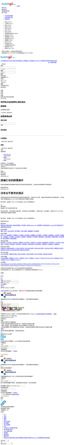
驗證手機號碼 (4, 354)
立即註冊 (3, 290)
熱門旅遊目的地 (52, 60)
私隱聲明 (40, 225)
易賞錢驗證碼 (4, 387)
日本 (49, 62)
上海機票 (5, 237)
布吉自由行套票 (15, 250)
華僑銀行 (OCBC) (15, 259)
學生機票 (36, 231)
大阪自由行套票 (49, 248)
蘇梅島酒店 (45, 242)
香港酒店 (3, 242)
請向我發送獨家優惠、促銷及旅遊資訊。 (14, 330)
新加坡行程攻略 (47, 254)
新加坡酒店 (38, 244)
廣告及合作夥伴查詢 (6, 225)
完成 (2, 411)
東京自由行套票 (29, 248)
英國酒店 (51, 244)
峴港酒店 (12, 244)
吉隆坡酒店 (31, 244)
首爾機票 (33, 235)
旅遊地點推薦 (11, 248)
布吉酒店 (39, 242)
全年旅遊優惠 (5, 258)
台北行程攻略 (5, 254)
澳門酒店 (52, 242)
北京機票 (11, 237)
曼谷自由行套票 (39, 248)
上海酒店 (6, 244)
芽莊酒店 (18, 244)
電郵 (2, 281)
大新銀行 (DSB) (5, 259)
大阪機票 (45, 235)
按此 (16, 351)
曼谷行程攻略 (22, 254)
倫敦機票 (29, 237)
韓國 (55, 62)
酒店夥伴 (24, 225)
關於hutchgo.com (32, 225)
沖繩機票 (51, 235)
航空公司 (3, 235)
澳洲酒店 (45, 244)
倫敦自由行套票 (24, 250)
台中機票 (57, 235)
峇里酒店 (24, 244)
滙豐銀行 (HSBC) (14, 258)
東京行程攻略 (38, 254)
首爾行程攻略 (13, 254)
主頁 (2, 60)
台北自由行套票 (19, 248)
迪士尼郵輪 (24, 60)
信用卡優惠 (24, 231)
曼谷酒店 (15, 242)
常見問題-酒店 (9, 17)
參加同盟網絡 (17, 225)
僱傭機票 (30, 231)
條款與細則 (46, 225)
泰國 (52, 62)
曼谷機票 (27, 235)
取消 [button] (7, 85)
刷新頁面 (3, 221)
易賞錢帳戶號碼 (5, 385)
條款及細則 (16, 394)
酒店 (7, 60)
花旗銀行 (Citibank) (34, 258)
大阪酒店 (33, 242)
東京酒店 (27, 242)
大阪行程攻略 (30, 254)
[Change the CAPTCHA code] (23, 308)
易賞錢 (32, 60)
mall (29, 60)
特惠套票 (3, 248)
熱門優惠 (18, 60)
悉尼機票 (35, 237)
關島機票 (41, 237)
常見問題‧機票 (9, 15)
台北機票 (21, 235)
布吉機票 (17, 237)
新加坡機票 (6, 238)
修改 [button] (2, 65)
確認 (2, 272)
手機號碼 (3, 342)
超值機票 (9, 235)
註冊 (55, 314)
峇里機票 (23, 237)
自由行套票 (12, 60)
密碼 (2, 282)
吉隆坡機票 (47, 237)
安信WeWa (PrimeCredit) (47, 258)
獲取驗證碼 (3, 349)
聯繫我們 (7, 19)
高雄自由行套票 (5, 250)
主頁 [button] (7, 221)
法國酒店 (57, 244)
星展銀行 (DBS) (24, 258)
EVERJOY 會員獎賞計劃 (41, 60)
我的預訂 (6, 434)
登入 (2, 286)
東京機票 (39, 235)
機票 (4, 60)
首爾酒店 (21, 242)
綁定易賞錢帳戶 (4, 396)
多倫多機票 (13, 238)
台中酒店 (58, 242)
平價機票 (15, 235)
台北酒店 (9, 242)
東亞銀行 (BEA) (58, 258)
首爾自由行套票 (58, 248)
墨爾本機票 (55, 237)
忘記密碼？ (4, 284)
